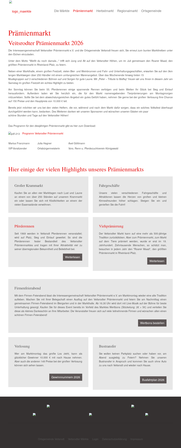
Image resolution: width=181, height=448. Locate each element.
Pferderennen (24, 226)
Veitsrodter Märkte (78, 439)
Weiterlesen (72, 257)
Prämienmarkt (83, 10)
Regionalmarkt (127, 10)
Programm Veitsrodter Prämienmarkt (42, 133)
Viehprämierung (111, 226)
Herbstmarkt (105, 10)
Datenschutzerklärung (114, 439)
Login (95, 439)
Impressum (136, 439)
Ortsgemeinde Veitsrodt (51, 439)
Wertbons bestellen (152, 323)
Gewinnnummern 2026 (65, 377)
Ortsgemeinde (151, 10)
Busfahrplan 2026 (153, 380)
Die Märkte (61, 10)
